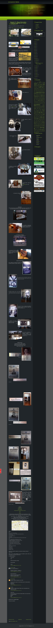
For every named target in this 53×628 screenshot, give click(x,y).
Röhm (39, 126)
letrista (38, 114)
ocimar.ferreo (12, 567)
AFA (14, 27)
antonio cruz (40, 83)
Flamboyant (40, 106)
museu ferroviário (19, 27)
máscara (40, 118)
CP (37, 93)
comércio (37, 91)
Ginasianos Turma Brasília (42, 108)
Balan (36, 85)
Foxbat (33, 625)
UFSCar (41, 129)
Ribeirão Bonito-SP (41, 125)
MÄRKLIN (37, 118)
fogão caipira (39, 107)
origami (37, 120)
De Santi (44, 94)
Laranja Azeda (40, 113)
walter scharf (35, 132)
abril (36, 71)
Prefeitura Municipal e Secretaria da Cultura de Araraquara (20, 510)
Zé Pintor (38, 132)
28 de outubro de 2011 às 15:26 (16, 597)
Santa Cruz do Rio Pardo (42, 126)
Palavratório (37, 141)
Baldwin (38, 85)
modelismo (44, 118)
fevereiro (37, 74)
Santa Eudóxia (35, 127)
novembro (37, 60)
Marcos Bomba (41, 117)
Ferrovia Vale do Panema (36, 106)
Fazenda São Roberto (40, 103)
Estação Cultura (43, 99)
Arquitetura (35, 84)
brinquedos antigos (41, 87)
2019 (35, 46)
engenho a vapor (38, 97)
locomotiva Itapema (36, 115)
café (44, 87)
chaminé (36, 90)
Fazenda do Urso (36, 103)
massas (42, 118)
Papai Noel (37, 121)
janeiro (36, 76)
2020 (35, 44)
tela (42, 128)
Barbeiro (39, 85)
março (36, 73)
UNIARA (23, 27)
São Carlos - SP (38, 127)
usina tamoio (40, 130)
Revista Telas (43, 124)
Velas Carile (41, 131)
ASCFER (44, 84)
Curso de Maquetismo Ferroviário (37, 94)
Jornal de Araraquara (20, 509)
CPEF (39, 93)
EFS (35, 96)
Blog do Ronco (38, 135)
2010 (35, 78)
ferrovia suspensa (38, 105)
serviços (38, 128)
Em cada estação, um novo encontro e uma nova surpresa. (35, 13)
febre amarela (43, 103)
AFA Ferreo (37, 143)
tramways (35, 129)
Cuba (41, 93)
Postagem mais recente (11, 619)
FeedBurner (41, 35)
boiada (39, 86)
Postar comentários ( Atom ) (14, 621)
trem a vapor (37, 129)
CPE (38, 93)
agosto (36, 67)
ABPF (12, 27)
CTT (40, 93)
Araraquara (43, 83)
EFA (16, 27)
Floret (34, 107)
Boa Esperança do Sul (36, 86)
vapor (34, 131)
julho (36, 68)
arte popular (38, 84)
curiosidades (43, 93)
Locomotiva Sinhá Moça (41, 115)
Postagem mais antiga (28, 619)
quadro (35, 124)
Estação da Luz (36, 100)
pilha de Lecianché (13, 106)
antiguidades (36, 83)
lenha (44, 113)
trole (39, 129)
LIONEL (44, 114)
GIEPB (38, 108)
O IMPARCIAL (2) (20, 508)
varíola (36, 131)
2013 (35, 55)
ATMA (35, 85)
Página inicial (20, 619)
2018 (35, 47)
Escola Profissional (39, 99)
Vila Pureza (43, 131)
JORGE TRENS (41, 112)
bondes (42, 86)
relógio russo (37, 124)
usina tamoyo (43, 130)
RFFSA (34, 125)
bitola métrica (43, 85)
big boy (41, 85)
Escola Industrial (38, 98)
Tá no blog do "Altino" (39, 137)
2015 (35, 52)
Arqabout (37, 139)
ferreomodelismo (38, 104)
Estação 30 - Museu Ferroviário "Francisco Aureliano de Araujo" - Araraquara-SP (18, 23)
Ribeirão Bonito (37, 125)
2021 (35, 43)
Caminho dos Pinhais (36, 88)
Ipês (34, 111)
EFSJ (36, 96)
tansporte (40, 128)
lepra (34, 114)
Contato (36, 28)
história (38, 110)
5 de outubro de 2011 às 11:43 (16, 571)
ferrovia (35, 105)
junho (36, 70)
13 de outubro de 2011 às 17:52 (16, 590)
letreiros (36, 114)
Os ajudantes (37, 25)
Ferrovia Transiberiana (42, 105)
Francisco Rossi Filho (43, 107)
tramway (44, 128)
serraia (36, 128)
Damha (42, 94)
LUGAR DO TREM (26, 625)
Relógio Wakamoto (40, 124)
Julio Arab (37, 113)
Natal (40, 119)
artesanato (41, 84)
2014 (35, 53)
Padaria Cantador (40, 120)
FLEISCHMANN (43, 106)
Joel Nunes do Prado (43, 111)
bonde (41, 86)
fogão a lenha (36, 107)
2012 (35, 56)
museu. (38, 119)
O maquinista (37, 24)
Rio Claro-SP (36, 126)
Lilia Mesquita (41, 114)
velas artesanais (38, 131)
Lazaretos (43, 113)
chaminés (38, 90)
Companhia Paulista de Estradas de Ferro (39, 93)
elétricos (42, 96)
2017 (35, 49)
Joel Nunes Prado (36, 112)
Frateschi (35, 108)
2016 (35, 50)
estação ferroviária (40, 100)
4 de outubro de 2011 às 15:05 (16, 565)
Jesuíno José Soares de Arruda (38, 111)
